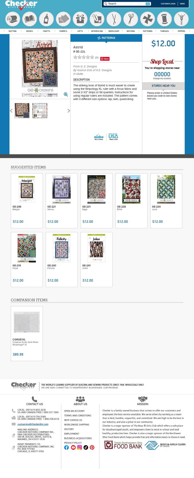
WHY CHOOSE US (73, 420)
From (85, 66)
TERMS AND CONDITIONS (77, 415)
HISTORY (69, 429)
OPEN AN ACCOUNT (74, 411)
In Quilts (78, 74)
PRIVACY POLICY (73, 442)
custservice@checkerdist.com (33, 424)
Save (106, 58)
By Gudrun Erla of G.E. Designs (92, 70)
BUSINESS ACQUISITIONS (78, 438)
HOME (182, 4)
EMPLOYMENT (71, 433)
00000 (162, 74)
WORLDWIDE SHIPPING (76, 424)
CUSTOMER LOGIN (168, 4)
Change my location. (162, 78)
